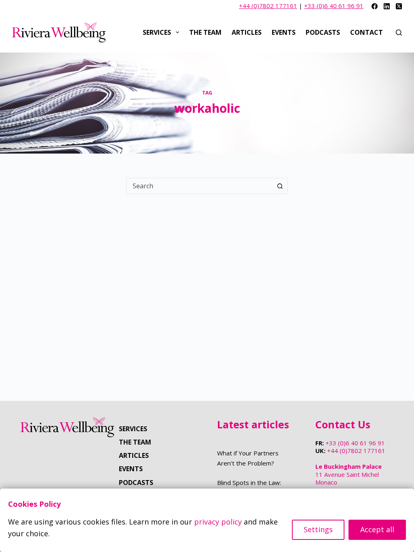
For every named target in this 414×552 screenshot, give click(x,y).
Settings (318, 529)
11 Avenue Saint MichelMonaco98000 (348, 478)
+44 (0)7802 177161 (268, 6)
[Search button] (279, 186)
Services (157, 32)
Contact (366, 32)
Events (284, 32)
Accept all (377, 529)
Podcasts (323, 32)
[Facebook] (375, 6)
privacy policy (218, 522)
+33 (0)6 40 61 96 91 (333, 6)
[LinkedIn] (387, 6)
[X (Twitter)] (399, 6)
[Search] (399, 32)
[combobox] (199, 186)
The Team (205, 32)
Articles (247, 32)
